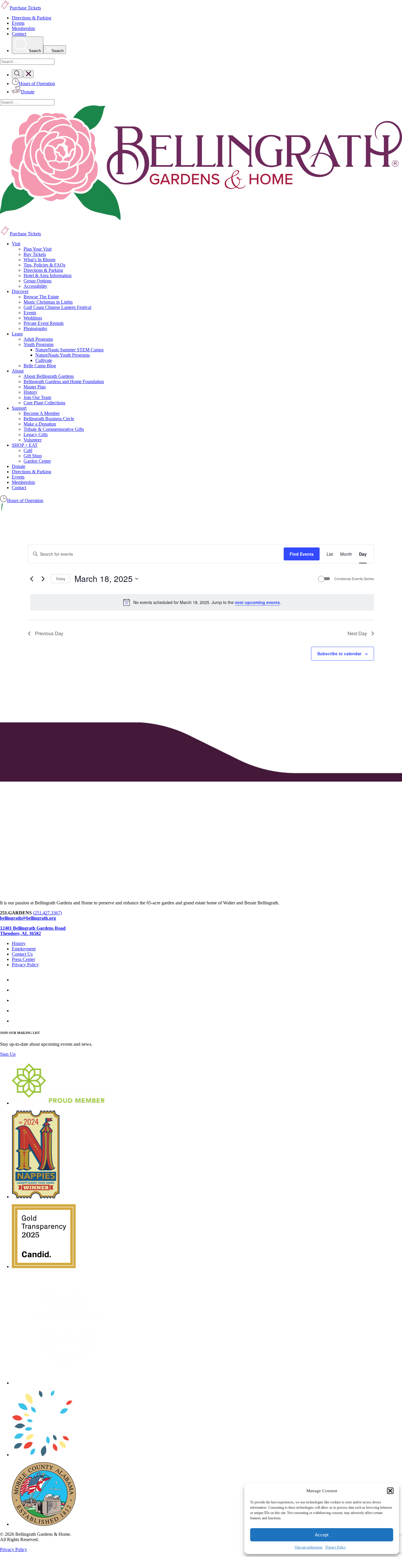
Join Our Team (37, 397)
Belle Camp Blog (40, 365)
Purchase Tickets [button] (25, 7)
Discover (20, 291)
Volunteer (32, 439)
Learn (17, 333)
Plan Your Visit (38, 248)
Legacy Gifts (36, 434)
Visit (16, 243)
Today (60, 578)
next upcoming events (257, 602)
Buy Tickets (35, 254)
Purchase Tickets (25, 233)
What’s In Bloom (39, 259)
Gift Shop (33, 455)
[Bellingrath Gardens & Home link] (201, 163)
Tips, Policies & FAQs (44, 264)
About (18, 370)
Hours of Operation (25, 500)
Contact (19, 33)
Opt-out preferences (309, 1547)
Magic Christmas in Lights (48, 302)
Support (19, 408)
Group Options (38, 280)
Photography (35, 328)
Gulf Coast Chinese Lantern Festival (57, 307)
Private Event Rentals (44, 323)
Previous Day (49, 633)
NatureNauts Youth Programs (62, 355)
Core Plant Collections (44, 402)
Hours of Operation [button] (37, 83)
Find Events (302, 554)
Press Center (23, 959)
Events (18, 23)
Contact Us (22, 954)
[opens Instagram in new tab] (16, 989)
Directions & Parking (31, 17)
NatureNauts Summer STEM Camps (69, 349)
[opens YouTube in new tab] (16, 1020)
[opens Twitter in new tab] (16, 1010)
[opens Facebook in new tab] (16, 979)
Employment (24, 948)
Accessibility (35, 286)
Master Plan (35, 386)
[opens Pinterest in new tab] (16, 1000)
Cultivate (43, 360)
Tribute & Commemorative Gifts (54, 429)
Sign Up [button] (8, 1054)
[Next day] (42, 578)
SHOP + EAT (25, 445)
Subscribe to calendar (339, 653)
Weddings (33, 317)
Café (28, 450)
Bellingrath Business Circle (49, 418)
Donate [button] (27, 91)
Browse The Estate (41, 296)
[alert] (202, 602)
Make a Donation (40, 423)
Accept (321, 1534)
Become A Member (42, 413)
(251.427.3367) (47, 912)
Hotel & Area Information (48, 275)
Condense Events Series (354, 578)
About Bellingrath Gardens (49, 376)
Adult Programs (38, 339)
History (30, 392)
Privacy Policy (335, 1547)
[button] (390, 1491)
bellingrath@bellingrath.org (28, 918)
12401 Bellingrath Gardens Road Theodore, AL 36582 (33, 931)
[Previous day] (31, 578)
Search (35, 51)
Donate (18, 466)
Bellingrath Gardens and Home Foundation (64, 381)
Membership (23, 28)
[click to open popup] (201, 507)
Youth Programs (39, 344)
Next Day (357, 633)
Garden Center (37, 461)
